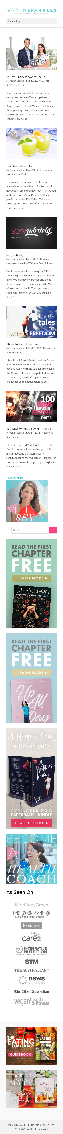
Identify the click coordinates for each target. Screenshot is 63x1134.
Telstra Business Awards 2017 (25, 77)
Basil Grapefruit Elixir (20, 166)
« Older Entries (14, 477)
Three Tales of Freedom (22, 344)
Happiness (11, 263)
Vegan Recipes (22, 174)
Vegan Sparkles (17, 80)
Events (45, 80)
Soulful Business (15, 85)
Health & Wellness (28, 263)
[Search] (53, 530)
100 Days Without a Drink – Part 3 (28, 428)
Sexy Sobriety (15, 255)
